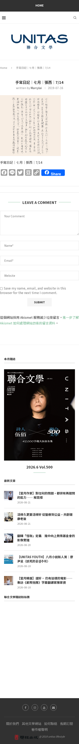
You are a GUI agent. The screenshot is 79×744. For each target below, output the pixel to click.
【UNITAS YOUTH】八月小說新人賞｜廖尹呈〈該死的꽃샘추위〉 (45, 559)
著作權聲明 (39, 729)
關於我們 (12, 723)
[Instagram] (35, 707)
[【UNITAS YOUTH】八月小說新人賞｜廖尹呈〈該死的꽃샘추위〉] (8, 559)
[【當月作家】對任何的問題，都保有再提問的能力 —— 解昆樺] (8, 495)
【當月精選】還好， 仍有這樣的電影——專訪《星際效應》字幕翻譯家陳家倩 (45, 580)
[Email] (53, 707)
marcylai (36, 88)
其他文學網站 (31, 723)
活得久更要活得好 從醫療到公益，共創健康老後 (45, 516)
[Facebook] (25, 707)
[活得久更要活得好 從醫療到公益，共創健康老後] (8, 516)
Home (39, 5)
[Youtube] (44, 707)
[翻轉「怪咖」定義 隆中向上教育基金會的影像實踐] (8, 538)
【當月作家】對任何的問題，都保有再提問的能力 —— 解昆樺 (46, 495)
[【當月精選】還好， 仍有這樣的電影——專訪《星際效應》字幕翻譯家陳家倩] (8, 580)
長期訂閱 (66, 723)
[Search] (75, 18)
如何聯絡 (50, 723)
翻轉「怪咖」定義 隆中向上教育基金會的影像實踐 (46, 538)
